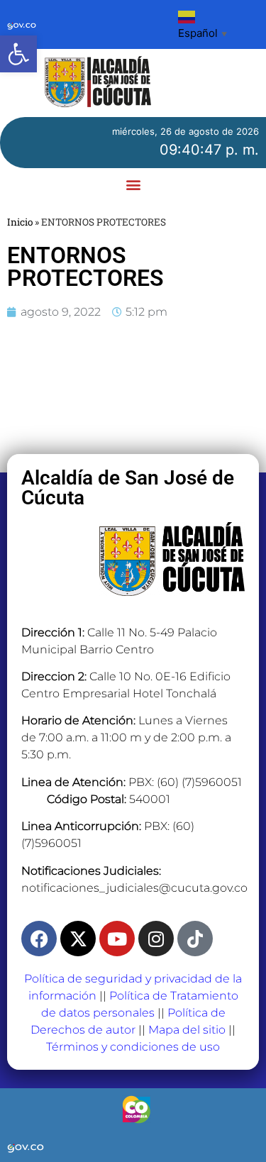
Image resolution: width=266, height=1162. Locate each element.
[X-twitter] (78, 938)
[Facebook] (39, 938)
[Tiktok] (195, 938)
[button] (18, 53)
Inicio (20, 222)
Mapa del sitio (187, 1029)
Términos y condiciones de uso (133, 1046)
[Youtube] (117, 938)
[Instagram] (156, 938)
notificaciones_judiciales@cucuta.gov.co (134, 888)
